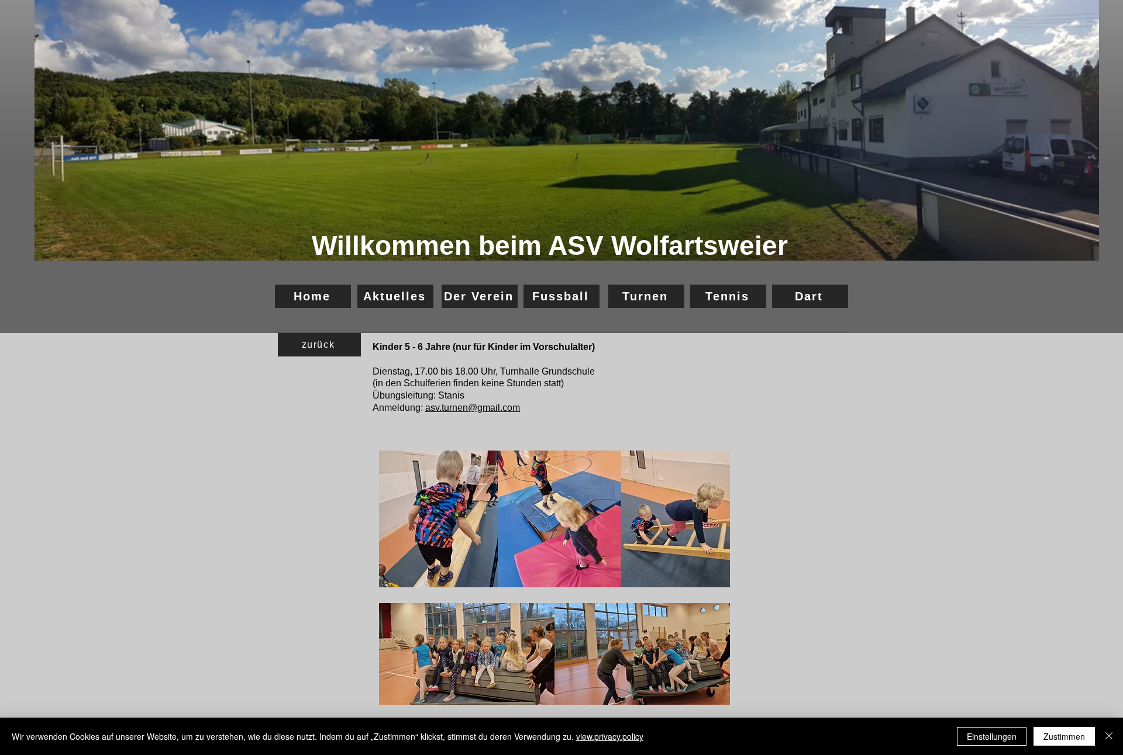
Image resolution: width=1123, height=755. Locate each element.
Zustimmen (1064, 736)
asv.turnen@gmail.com (472, 408)
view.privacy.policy (609, 736)
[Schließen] (1109, 736)
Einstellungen (992, 736)
